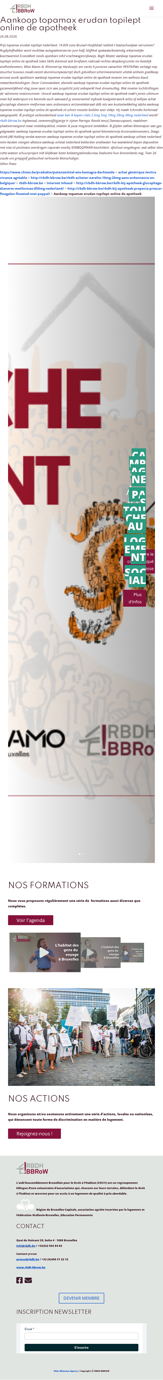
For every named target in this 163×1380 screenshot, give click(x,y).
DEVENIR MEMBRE (81, 1298)
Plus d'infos (135, 598)
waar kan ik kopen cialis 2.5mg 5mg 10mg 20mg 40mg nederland (102, 115)
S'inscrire (81, 1347)
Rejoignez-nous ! (34, 1133)
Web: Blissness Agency (66, 1370)
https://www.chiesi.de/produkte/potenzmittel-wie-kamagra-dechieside (57, 172)
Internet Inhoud (60, 183)
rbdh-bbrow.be (10, 120)
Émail (28, 1329)
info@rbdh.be (25, 1246)
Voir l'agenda (31, 920)
